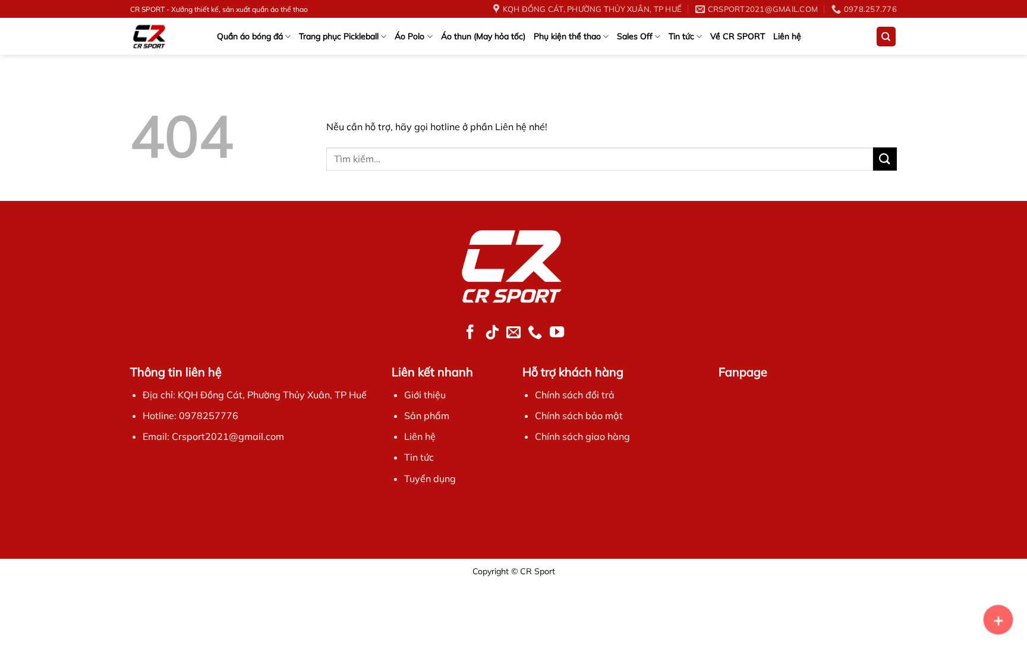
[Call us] (535, 333)
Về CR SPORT (737, 36)
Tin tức (681, 36)
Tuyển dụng (430, 478)
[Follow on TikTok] (492, 333)
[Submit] (885, 159)
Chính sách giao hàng (582, 436)
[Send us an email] (513, 333)
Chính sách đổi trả (575, 395)
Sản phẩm (426, 415)
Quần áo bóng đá (250, 36)
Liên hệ (787, 36)
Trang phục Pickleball (339, 36)
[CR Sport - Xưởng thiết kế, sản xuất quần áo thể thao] (160, 36)
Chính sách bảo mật (579, 415)
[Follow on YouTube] (556, 333)
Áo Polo (409, 36)
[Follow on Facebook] (470, 333)
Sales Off (635, 36)
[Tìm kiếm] (886, 36)
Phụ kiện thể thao (567, 36)
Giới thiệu (425, 395)
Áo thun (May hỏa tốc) (483, 36)
